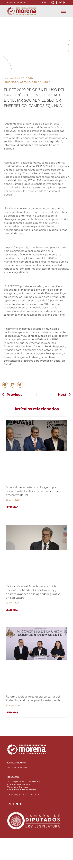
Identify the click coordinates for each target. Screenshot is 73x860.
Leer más (12, 507)
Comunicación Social (35, 81)
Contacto (45, 2)
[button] (5, 385)
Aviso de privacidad (17, 767)
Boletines (11, 81)
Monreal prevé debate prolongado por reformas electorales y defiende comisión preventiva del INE (33, 491)
